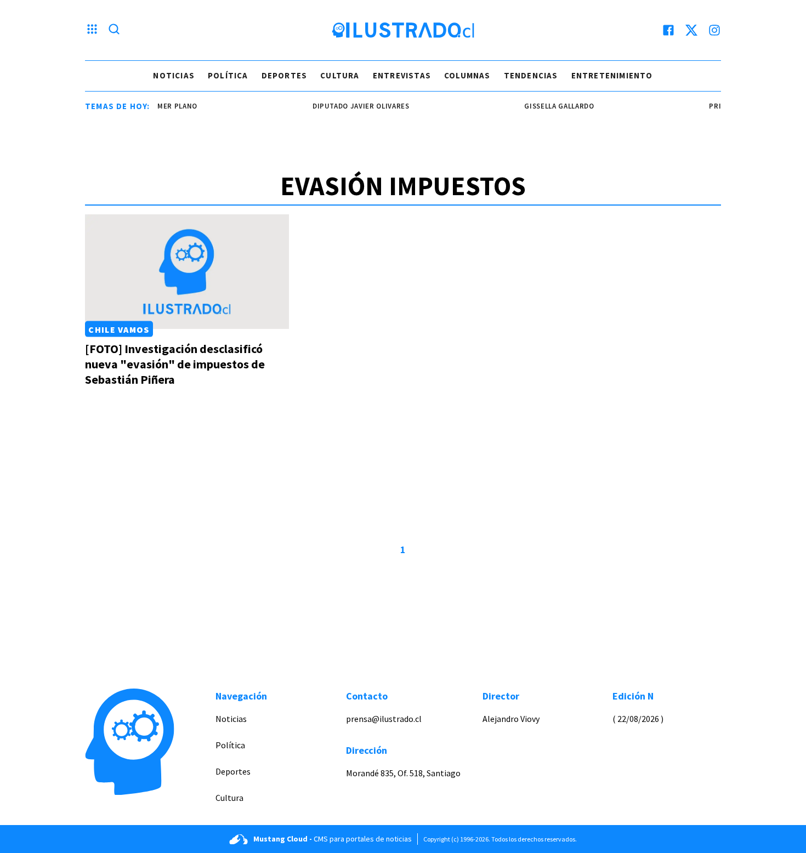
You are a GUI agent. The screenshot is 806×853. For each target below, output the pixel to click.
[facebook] (668, 30)
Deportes (285, 75)
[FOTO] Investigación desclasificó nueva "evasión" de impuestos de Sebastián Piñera (175, 364)
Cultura (339, 75)
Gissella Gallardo (551, 106)
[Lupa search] (114, 30)
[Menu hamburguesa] (92, 30)
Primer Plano (164, 106)
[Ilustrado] (403, 30)
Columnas (467, 75)
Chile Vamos (118, 328)
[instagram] (714, 30)
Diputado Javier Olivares (352, 106)
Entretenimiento (612, 75)
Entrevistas (402, 75)
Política (228, 75)
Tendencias (531, 75)
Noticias (174, 75)
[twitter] (691, 30)
